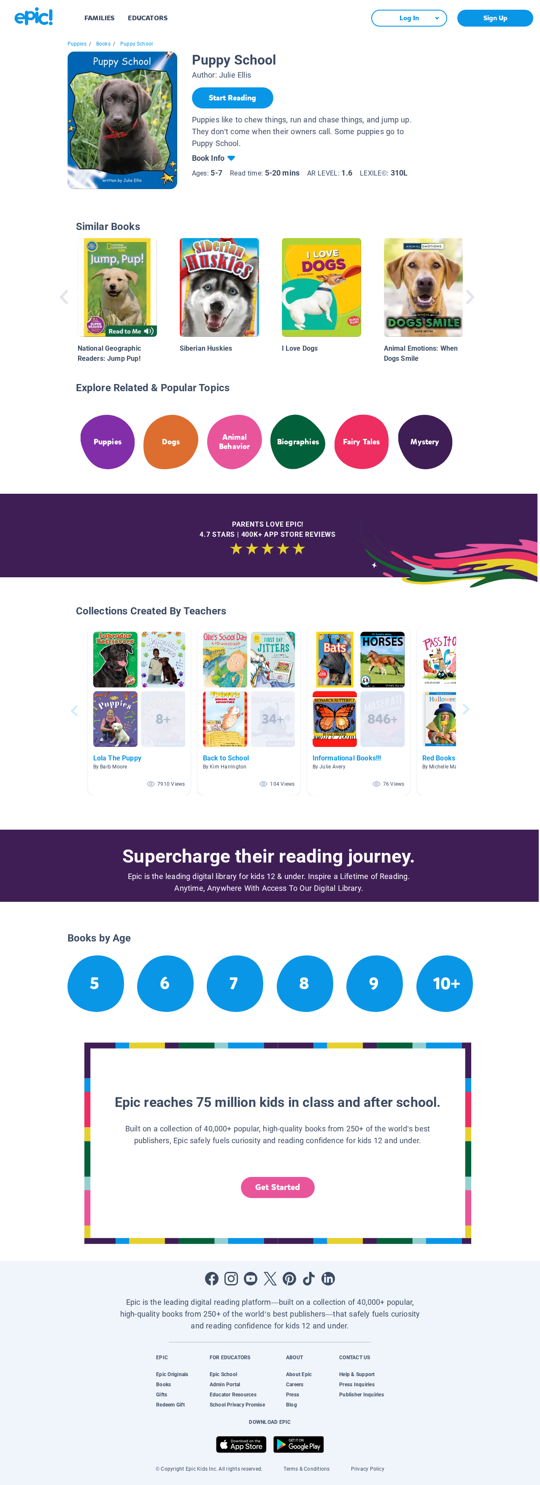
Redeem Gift (170, 1405)
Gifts (161, 1395)
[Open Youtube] (250, 1278)
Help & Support (357, 1374)
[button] (139, 710)
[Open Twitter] (270, 1278)
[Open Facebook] (212, 1278)
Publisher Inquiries (361, 1395)
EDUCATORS (147, 18)
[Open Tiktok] (309, 1278)
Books (103, 44)
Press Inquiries (357, 1385)
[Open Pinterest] (289, 1278)
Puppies (77, 44)
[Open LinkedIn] (328, 1278)
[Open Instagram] (231, 1278)
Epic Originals (172, 1374)
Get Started (277, 1187)
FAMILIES (99, 18)
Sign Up (495, 18)
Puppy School (136, 44)
